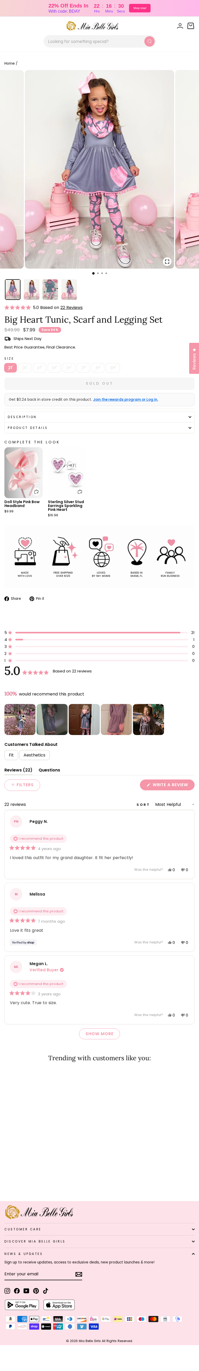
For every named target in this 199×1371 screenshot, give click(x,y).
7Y (83, 367)
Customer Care (22, 1229)
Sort (144, 804)
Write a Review (173, 786)
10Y (113, 367)
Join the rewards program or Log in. (125, 400)
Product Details (28, 428)
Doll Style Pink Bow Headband (22, 503)
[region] (84, 719)
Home (9, 63)
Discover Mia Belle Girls (35, 1241)
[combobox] (100, 41)
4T (39, 367)
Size (9, 359)
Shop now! (139, 8)
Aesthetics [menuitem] (34, 755)
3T (25, 367)
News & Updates (23, 1254)
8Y (98, 367)
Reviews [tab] (18, 771)
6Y (69, 367)
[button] (18, 307)
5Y (54, 367)
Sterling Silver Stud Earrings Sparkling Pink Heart (66, 505)
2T (10, 367)
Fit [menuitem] (11, 755)
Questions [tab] (49, 771)
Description (22, 417)
